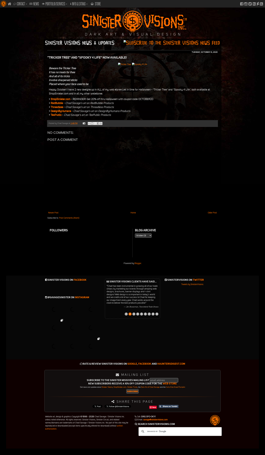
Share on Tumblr (169, 406)
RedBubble (56, 103)
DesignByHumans (60, 111)
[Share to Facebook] (98, 123)
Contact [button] (21, 4)
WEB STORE (170, 383)
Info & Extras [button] (79, 4)
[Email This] (89, 123)
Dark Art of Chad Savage (150, 387)
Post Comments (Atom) (69, 218)
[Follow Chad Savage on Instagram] (246, 4)
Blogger (137, 263)
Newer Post (53, 212)
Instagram (82, 297)
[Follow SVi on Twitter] (250, 4)
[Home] (9, 4)
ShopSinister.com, (120, 387)
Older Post (212, 212)
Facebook (80, 279)
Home (133, 212)
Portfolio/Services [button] (55, 4)
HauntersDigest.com (171, 363)
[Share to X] (95, 123)
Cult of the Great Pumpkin (175, 387)
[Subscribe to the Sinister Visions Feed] (261, 4)
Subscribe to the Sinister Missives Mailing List (118, 380)
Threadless (56, 107)
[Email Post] (84, 123)
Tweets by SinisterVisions (192, 284)
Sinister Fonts (132, 387)
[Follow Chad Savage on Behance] (254, 4)
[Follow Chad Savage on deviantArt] (257, 4)
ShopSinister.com (60, 99)
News (36, 4)
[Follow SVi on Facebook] (242, 4)
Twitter (198, 279)
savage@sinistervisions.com (155, 419)
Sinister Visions (107, 387)
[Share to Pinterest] (100, 123)
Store (97, 4)
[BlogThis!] (92, 123)
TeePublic (56, 115)
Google (132, 363)
